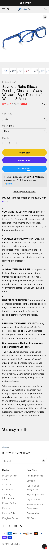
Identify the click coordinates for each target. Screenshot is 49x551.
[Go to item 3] (20, 71)
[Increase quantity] (14, 143)
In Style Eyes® (9, 81)
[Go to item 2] (13, 71)
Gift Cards (31, 518)
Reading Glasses (35, 475)
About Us (6, 484)
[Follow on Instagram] (15, 526)
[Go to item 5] (34, 71)
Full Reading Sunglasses (33, 487)
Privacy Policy (9, 503)
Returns (6, 508)
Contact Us (7, 489)
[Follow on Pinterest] (21, 526)
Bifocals (31, 480)
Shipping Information (8, 496)
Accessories (33, 513)
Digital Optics (33, 499)
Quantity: (6, 137)
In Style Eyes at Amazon (9, 477)
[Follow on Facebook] (3, 526)
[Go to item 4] (27, 71)
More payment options (25, 191)
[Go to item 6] (42, 71)
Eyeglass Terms (10, 518)
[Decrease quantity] (5, 143)
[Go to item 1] (5, 71)
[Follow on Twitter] (9, 526)
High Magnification (36, 494)
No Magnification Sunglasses (35, 506)
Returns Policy (9, 513)
